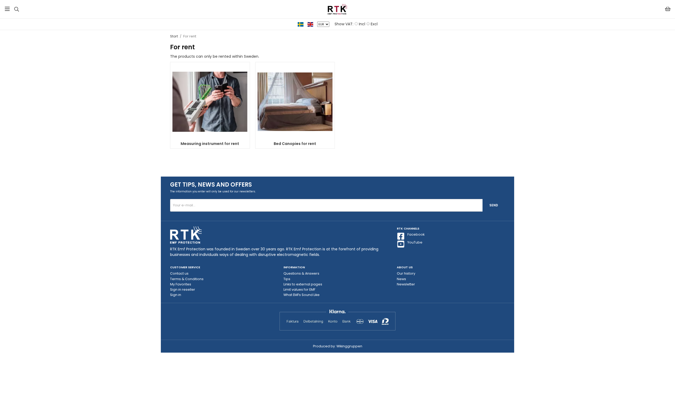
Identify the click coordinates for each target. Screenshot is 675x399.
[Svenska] (302, 24)
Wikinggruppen (349, 346)
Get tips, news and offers (211, 185)
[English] (312, 24)
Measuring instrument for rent (210, 143)
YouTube (414, 242)
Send (493, 205)
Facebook (416, 234)
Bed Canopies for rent (295, 143)
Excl (374, 24)
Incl (362, 24)
